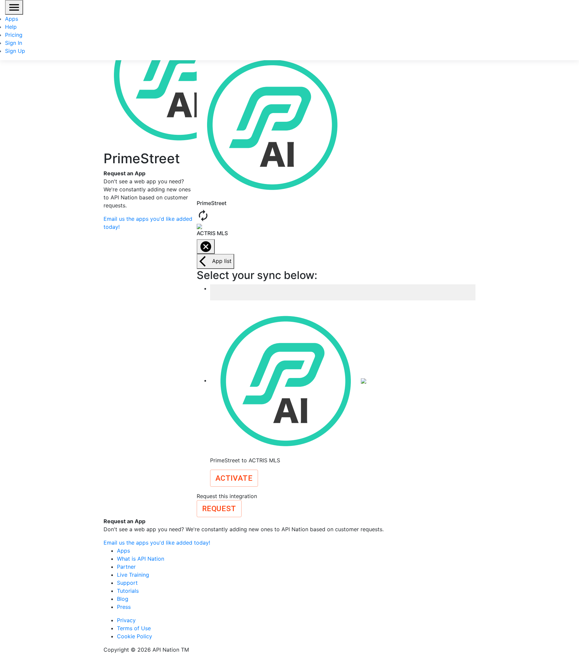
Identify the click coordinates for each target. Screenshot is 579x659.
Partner (126, 566)
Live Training (133, 574)
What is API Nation (140, 558)
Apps (11, 18)
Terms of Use (134, 628)
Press (124, 606)
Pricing (13, 34)
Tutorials (128, 590)
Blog (122, 598)
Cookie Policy (134, 636)
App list (222, 261)
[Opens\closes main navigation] (14, 7)
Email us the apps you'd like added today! (157, 542)
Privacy (126, 620)
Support (127, 582)
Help (11, 26)
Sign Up (15, 51)
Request (219, 508)
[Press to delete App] (206, 246)
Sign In (13, 42)
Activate (234, 478)
